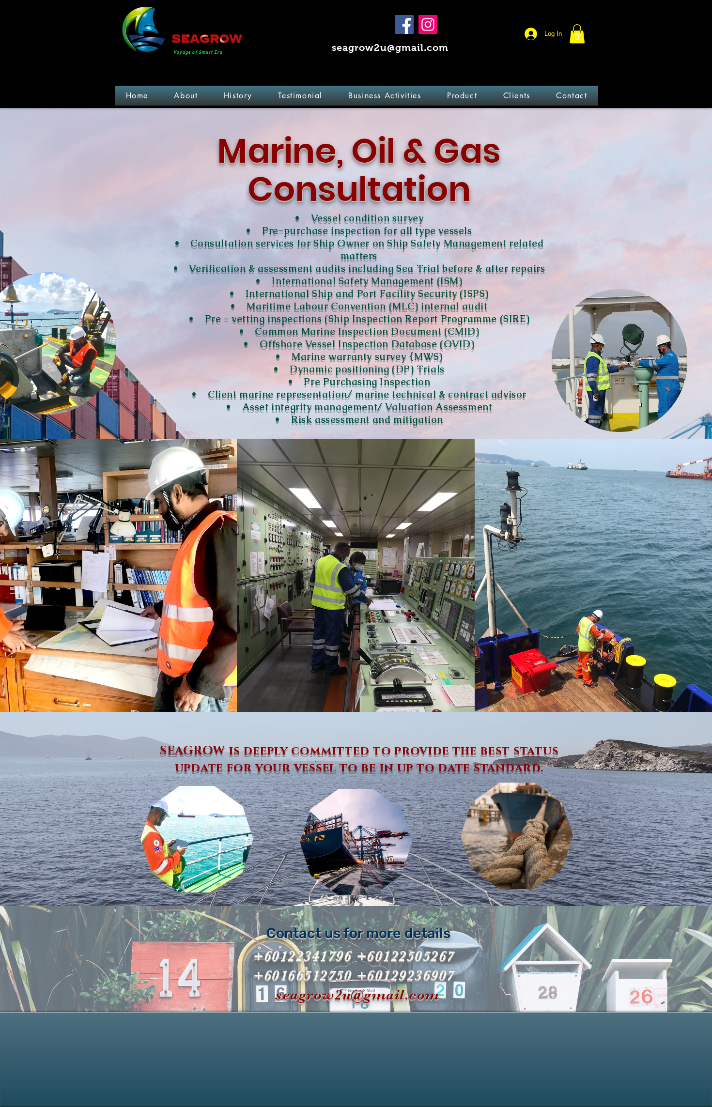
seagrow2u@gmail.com (390, 47)
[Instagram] (427, 24)
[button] (577, 33)
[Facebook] (404, 24)
